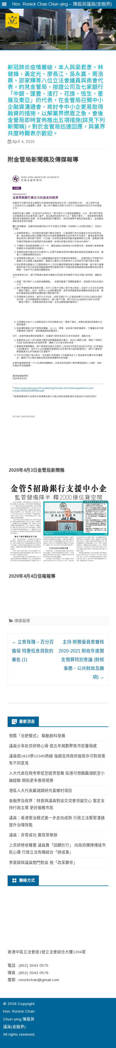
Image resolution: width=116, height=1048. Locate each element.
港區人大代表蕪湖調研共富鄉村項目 (40, 791)
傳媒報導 (22, 621)
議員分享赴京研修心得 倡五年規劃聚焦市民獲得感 (53, 746)
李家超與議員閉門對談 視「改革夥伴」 (43, 862)
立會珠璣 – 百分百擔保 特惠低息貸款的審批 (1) (33, 651)
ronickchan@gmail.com (39, 980)
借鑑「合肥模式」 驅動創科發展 (37, 736)
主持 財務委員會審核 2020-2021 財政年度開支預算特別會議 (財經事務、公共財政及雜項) (81, 659)
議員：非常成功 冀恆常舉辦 (33, 835)
